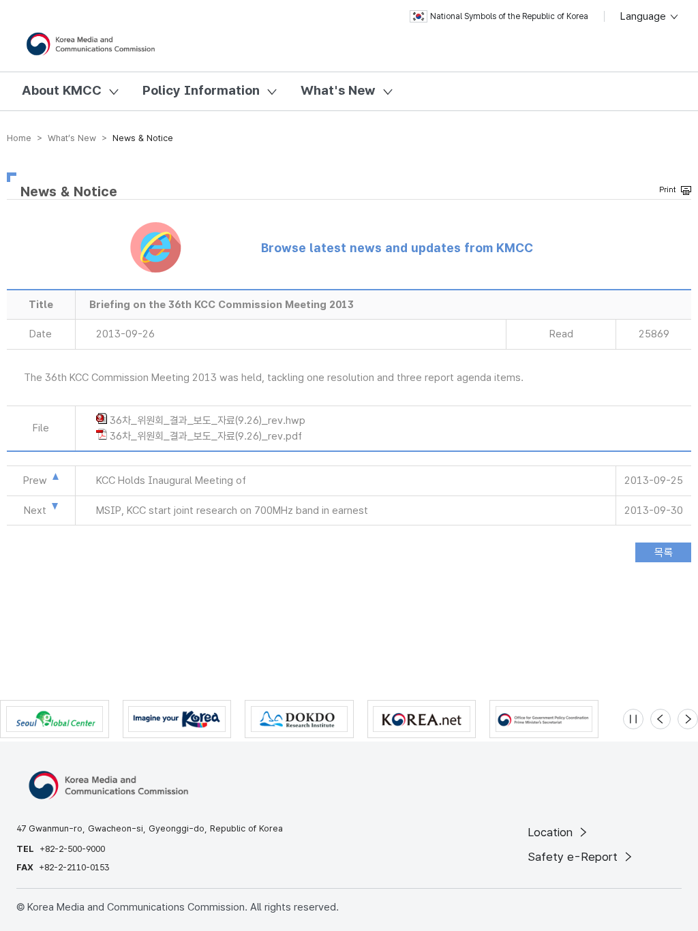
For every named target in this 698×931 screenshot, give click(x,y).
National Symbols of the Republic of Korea (509, 16)
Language (644, 16)
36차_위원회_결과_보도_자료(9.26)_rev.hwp (207, 420)
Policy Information (201, 90)
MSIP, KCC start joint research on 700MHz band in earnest (232, 510)
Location (552, 832)
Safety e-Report (574, 857)
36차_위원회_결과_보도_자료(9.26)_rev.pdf (206, 436)
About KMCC (62, 90)
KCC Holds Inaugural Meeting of (171, 480)
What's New (338, 90)
